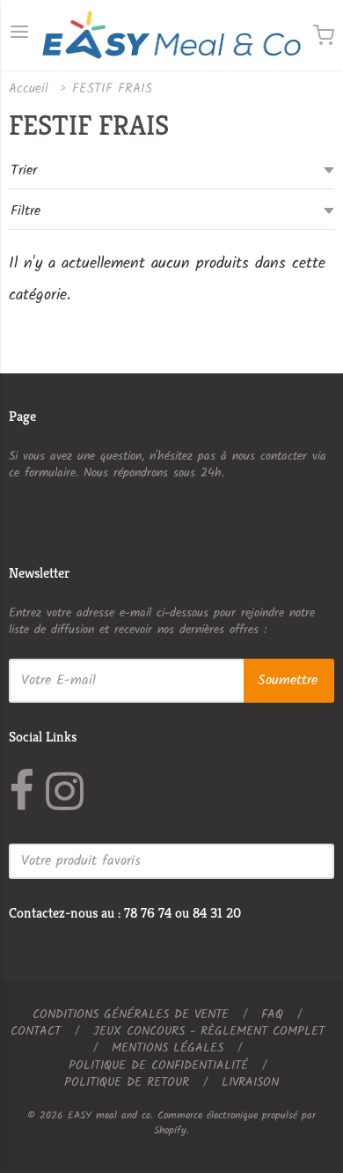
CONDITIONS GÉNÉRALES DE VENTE (131, 1014)
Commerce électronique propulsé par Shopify (235, 1123)
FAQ (272, 1014)
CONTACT (36, 1031)
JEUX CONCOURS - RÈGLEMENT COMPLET (209, 1031)
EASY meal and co (109, 1115)
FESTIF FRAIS (112, 89)
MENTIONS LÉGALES (167, 1048)
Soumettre (287, 680)
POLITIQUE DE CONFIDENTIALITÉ (158, 1065)
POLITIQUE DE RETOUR (126, 1082)
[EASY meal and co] (172, 35)
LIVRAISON (250, 1082)
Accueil (28, 89)
